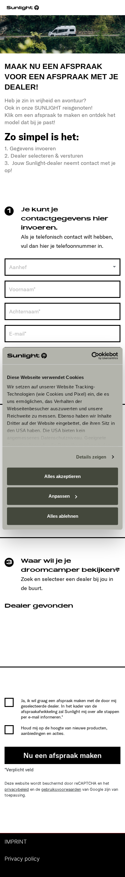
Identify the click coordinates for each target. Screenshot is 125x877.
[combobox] (62, 267)
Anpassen (59, 496)
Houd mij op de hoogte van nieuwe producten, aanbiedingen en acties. (64, 730)
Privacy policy (22, 858)
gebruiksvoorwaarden (61, 789)
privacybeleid (17, 789)
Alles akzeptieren (62, 476)
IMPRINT (16, 841)
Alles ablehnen (62, 515)
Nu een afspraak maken (62, 755)
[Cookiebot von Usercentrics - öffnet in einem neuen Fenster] (91, 356)
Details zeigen (91, 456)
